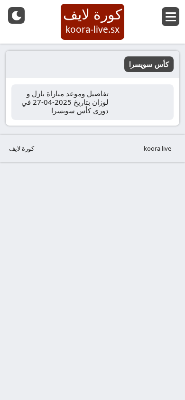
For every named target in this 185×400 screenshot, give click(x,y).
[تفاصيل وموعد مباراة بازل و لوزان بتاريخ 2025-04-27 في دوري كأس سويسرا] (144, 102)
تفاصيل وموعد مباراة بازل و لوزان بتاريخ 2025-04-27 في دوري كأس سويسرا (65, 102)
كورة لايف (21, 148)
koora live (157, 148)
